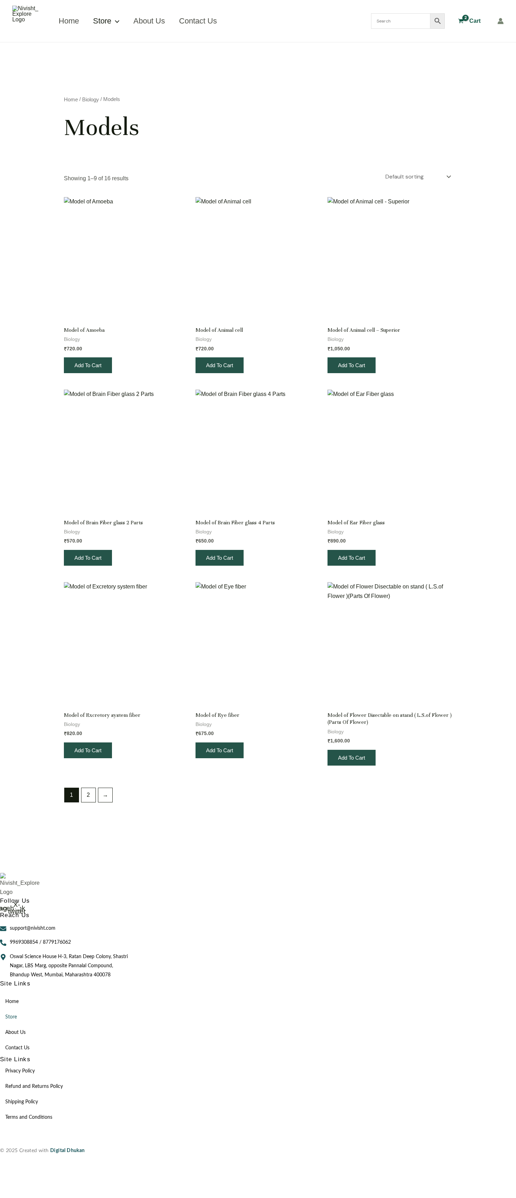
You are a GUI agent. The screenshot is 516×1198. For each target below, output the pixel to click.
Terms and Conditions (28, 1117)
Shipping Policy (21, 1101)
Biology (90, 99)
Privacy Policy (20, 1071)
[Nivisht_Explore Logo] (21, 885)
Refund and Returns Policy (34, 1086)
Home (69, 20)
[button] (115, 21)
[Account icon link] (500, 21)
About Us (149, 20)
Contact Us (198, 20)
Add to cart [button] (87, 365)
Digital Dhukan (67, 1151)
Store (102, 20)
